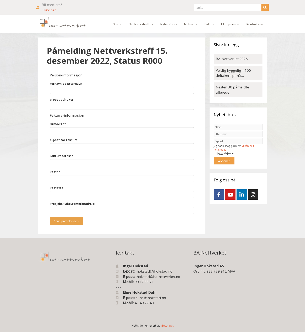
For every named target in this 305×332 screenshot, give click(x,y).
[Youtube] (230, 194)
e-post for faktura (64, 140)
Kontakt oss (255, 24)
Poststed (56, 188)
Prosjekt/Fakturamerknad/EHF (72, 204)
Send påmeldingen (66, 221)
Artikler (188, 24)
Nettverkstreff (138, 24)
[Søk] (265, 7)
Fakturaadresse (61, 156)
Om (115, 24)
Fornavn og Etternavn (66, 84)
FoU (207, 24)
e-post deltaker (61, 99)
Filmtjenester (230, 24)
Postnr (55, 172)
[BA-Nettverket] (62, 22)
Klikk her (49, 10)
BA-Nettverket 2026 (232, 58)
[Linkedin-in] (242, 194)
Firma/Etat (58, 124)
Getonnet (167, 325)
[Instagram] (253, 194)
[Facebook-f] (219, 194)
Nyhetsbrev (168, 24)
